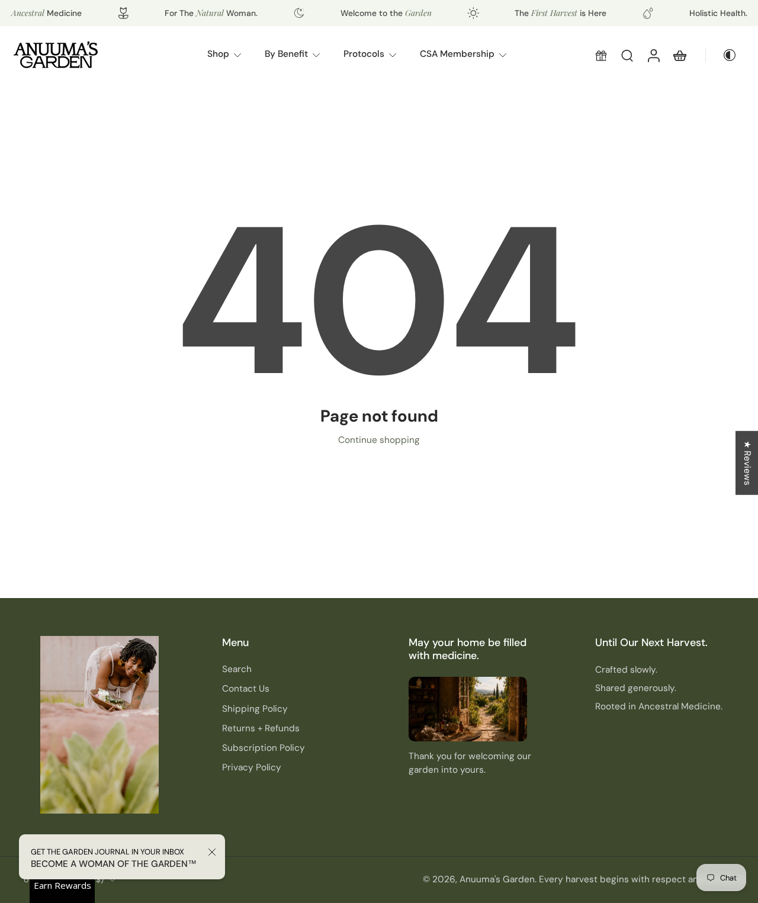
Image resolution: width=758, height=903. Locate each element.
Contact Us (245, 689)
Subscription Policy (263, 748)
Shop (218, 54)
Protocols (363, 54)
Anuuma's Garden (497, 879)
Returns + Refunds (261, 728)
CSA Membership (457, 54)
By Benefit (286, 54)
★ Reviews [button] (747, 462)
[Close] (212, 852)
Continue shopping (379, 440)
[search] (627, 55)
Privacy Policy (251, 767)
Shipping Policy (255, 708)
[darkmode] (725, 55)
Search (237, 669)
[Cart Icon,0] (679, 55)
